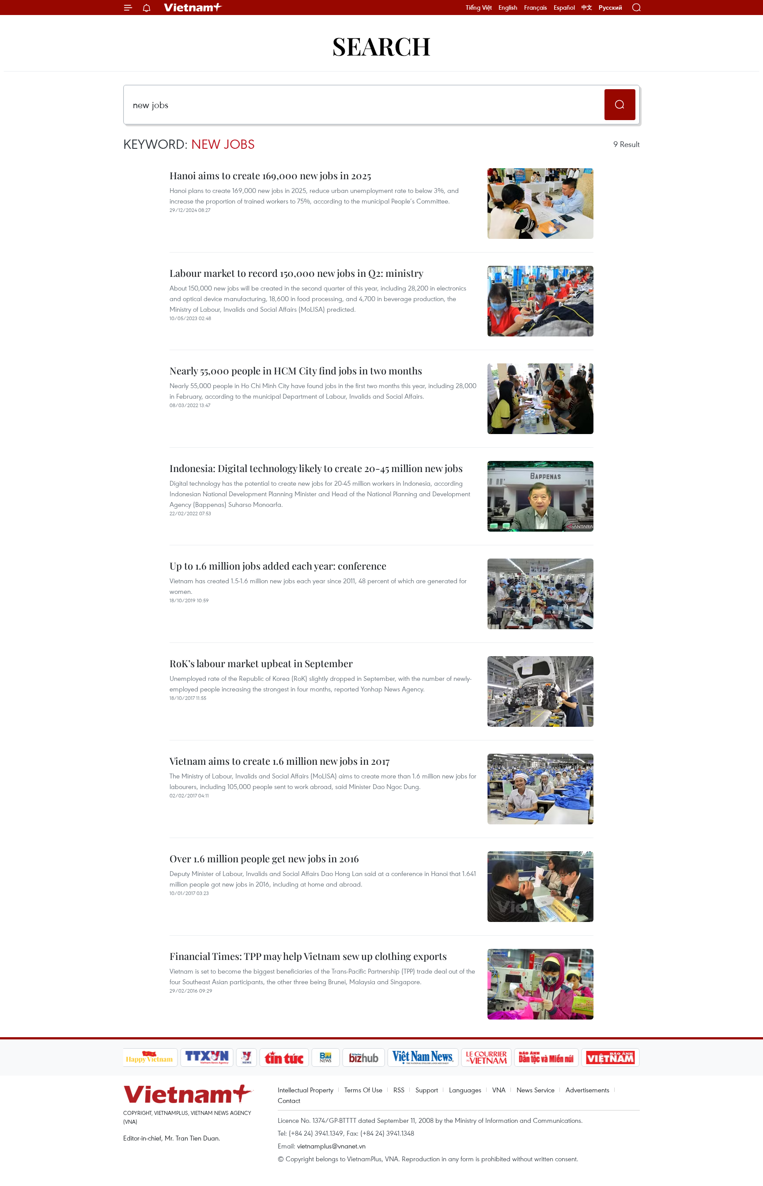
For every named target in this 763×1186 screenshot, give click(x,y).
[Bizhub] (364, 1057)
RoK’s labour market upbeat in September (261, 663)
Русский (610, 7)
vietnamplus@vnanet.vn (331, 1145)
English (508, 7)
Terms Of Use (363, 1089)
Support (426, 1089)
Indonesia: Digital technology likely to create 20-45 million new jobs (316, 468)
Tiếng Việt (479, 7)
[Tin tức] (284, 1057)
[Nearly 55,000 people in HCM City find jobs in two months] (540, 398)
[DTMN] (546, 1057)
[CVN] (486, 1057)
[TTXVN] (206, 1057)
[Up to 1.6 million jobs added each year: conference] (540, 594)
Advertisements (587, 1089)
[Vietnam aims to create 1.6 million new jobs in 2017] (540, 789)
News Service (536, 1089)
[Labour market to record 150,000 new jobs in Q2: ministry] (540, 301)
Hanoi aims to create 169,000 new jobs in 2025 (270, 175)
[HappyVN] (149, 1057)
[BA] (611, 1057)
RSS (398, 1089)
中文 (587, 7)
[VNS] (423, 1057)
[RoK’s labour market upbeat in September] (540, 691)
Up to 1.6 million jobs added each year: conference (278, 565)
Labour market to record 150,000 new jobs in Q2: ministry (296, 273)
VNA (499, 1089)
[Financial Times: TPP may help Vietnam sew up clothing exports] (540, 984)
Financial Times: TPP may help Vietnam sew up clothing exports (308, 956)
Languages (465, 1089)
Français (535, 7)
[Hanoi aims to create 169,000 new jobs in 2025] (540, 203)
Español (564, 7)
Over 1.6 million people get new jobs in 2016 (264, 858)
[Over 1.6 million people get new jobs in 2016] (540, 886)
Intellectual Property (305, 1089)
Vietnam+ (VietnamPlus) (193, 7)
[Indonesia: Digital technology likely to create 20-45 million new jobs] (540, 496)
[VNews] (246, 1057)
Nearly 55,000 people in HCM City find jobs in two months (296, 370)
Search (381, 45)
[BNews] (325, 1057)
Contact (289, 1100)
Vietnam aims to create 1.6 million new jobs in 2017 (279, 760)
